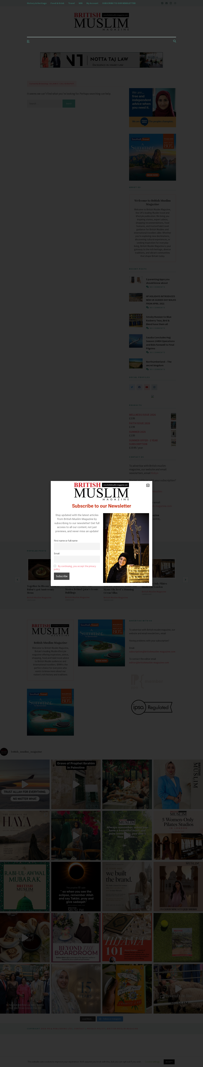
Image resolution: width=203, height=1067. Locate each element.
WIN (80, 3)
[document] (101, 533)
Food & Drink (57, 3)
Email (56, 553)
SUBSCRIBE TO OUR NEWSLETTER (119, 3)
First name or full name (66, 540)
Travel (71, 3)
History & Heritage (37, 3)
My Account (92, 3)
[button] (148, 485)
